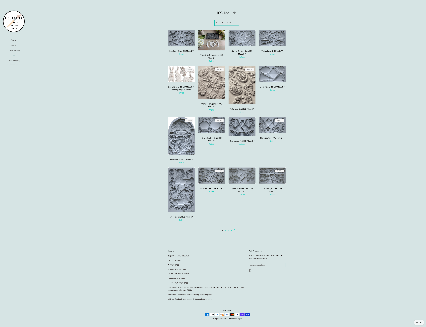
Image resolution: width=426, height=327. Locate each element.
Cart (14, 40)
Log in (13, 45)
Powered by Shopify (235, 319)
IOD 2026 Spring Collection (14, 62)
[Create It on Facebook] (250, 271)
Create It (225, 319)
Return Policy (227, 310)
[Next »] (235, 230)
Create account (14, 50)
